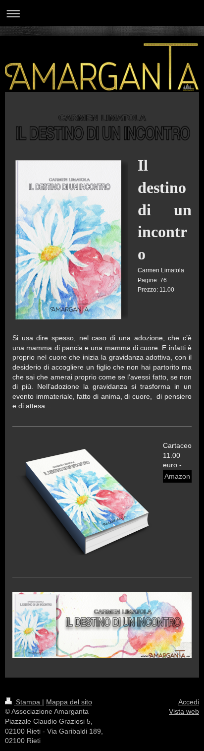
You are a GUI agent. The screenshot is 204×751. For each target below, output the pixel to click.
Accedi (188, 702)
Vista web (184, 711)
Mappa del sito (69, 702)
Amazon (177, 476)
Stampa (28, 702)
